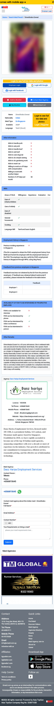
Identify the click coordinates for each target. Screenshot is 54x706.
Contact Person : (9, 473)
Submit (8, 542)
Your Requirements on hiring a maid (17, 527)
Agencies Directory (35, 630)
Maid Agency (33, 627)
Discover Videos (34, 624)
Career (31, 647)
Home (5, 17)
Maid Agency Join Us (36, 641)
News (31, 636)
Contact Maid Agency (40, 100)
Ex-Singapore (20, 121)
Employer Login (14, 85)
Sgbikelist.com (7, 660)
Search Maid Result (16, 17)
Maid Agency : (9, 467)
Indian (18, 118)
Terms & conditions (9, 677)
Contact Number (10, 520)
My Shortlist (15, 105)
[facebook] (31, 677)
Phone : (6, 479)
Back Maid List (40, 105)
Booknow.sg (6, 667)
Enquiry (31, 633)
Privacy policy (6, 680)
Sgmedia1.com (7, 663)
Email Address (9, 513)
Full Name (7, 506)
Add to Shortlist (15, 100)
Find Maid (32, 621)
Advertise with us (8, 646)
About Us (32, 644)
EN (47, 7)
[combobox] (8, 523)
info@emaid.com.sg (9, 643)
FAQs (30, 639)
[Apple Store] (40, 666)
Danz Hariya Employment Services (22, 379)
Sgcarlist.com (6, 656)
